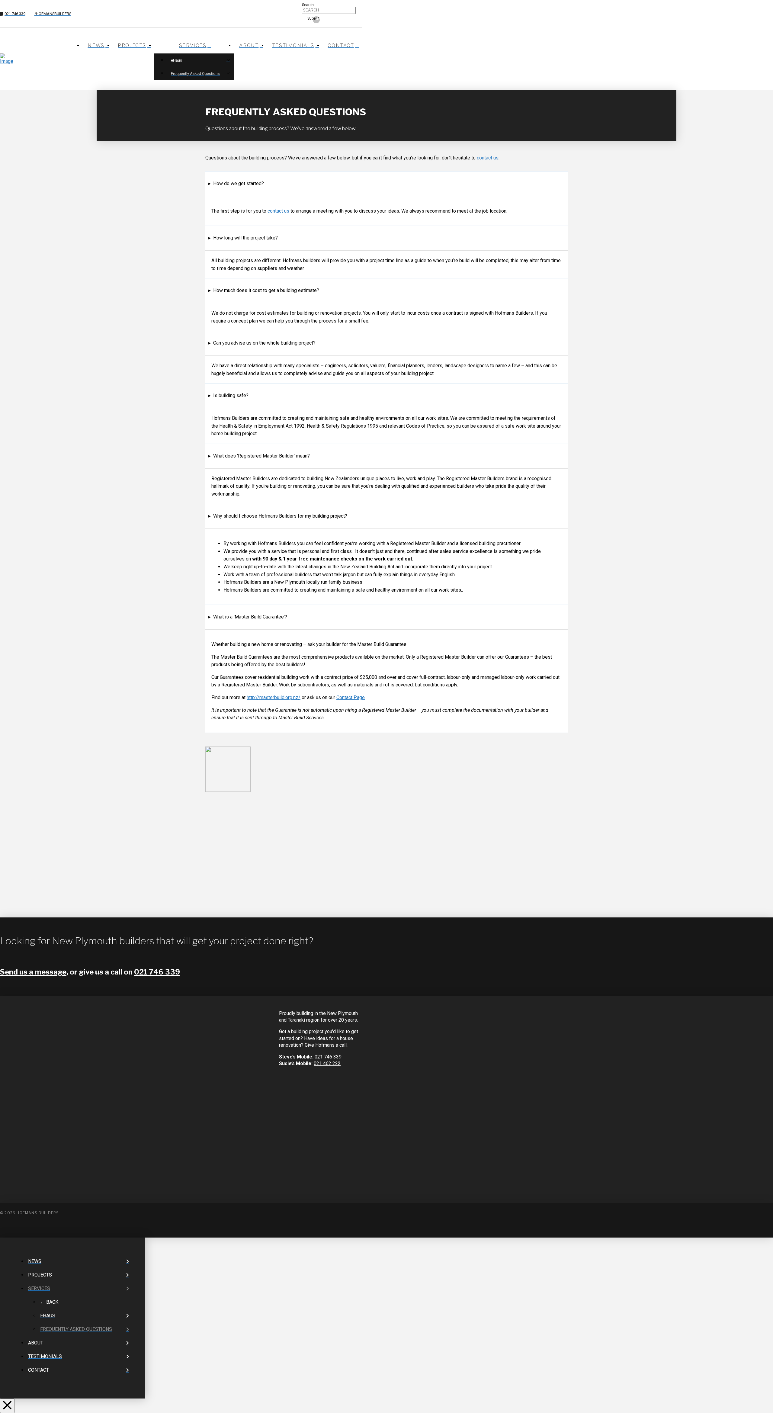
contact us (488, 158)
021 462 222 (327, 1063)
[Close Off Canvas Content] (7, 1406)
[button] (236, 184)
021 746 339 (157, 972)
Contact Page (350, 697)
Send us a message (33, 972)
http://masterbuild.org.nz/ (273, 697)
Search (308, 4)
